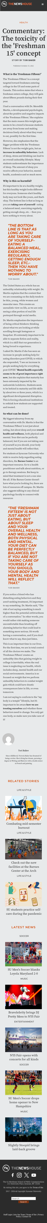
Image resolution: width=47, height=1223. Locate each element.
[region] (23, 1202)
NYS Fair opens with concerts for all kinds (23, 1057)
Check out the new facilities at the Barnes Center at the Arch (24, 866)
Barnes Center (25, 461)
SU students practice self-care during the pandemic (24, 911)
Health (23, 22)
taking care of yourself (23, 204)
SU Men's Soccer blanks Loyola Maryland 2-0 (24, 971)
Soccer (24, 936)
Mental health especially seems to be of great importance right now (23, 373)
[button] (42, 4)
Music (24, 978)
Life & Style (24, 790)
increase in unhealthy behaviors (20, 152)
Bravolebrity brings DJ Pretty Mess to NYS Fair (24, 1014)
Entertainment (24, 1021)
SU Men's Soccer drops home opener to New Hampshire (23, 1102)
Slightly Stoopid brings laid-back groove (23, 1147)
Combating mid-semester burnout (23, 826)
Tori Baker (29, 60)
